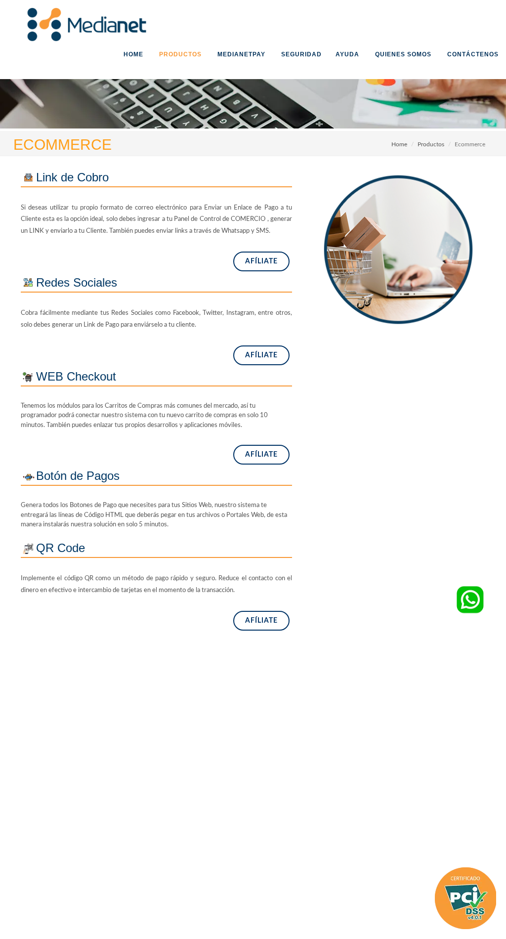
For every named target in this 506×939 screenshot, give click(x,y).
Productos (431, 144)
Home (399, 144)
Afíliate (261, 261)
